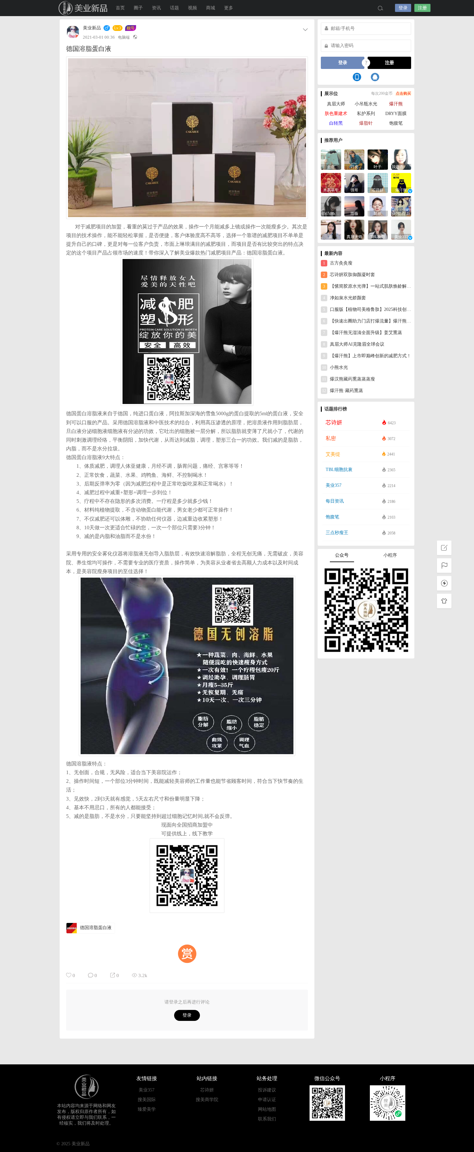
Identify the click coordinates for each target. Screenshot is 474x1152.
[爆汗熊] (401, 182)
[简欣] (378, 205)
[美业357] (401, 229)
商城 (210, 7)
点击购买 (403, 93)
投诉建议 (267, 1090)
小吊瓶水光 (366, 103)
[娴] (331, 229)
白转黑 (336, 123)
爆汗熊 (396, 103)
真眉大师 (336, 103)
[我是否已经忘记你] (401, 159)
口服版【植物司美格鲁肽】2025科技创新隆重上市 (367, 309)
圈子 (138, 7)
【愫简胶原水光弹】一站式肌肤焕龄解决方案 (367, 286)
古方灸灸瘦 (337, 263)
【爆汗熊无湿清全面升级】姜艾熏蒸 (362, 332)
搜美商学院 (207, 1099)
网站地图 (267, 1109)
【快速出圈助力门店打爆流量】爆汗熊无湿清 (367, 321)
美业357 (146, 1090)
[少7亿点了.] (401, 205)
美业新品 (76, 8)
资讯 (156, 7)
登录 (403, 7)
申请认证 (267, 1099)
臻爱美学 (147, 1109)
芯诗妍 (207, 1090)
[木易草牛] (331, 182)
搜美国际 (147, 1099)
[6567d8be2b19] (331, 205)
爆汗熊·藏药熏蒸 (342, 390)
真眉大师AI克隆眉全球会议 (353, 344)
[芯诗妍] (378, 182)
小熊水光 (335, 367)
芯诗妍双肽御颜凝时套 (349, 274)
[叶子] (378, 159)
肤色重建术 (336, 113)
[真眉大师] (354, 229)
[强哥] (354, 182)
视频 (192, 7)
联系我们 (267, 1119)
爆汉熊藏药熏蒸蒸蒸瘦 (348, 379)
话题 (174, 7)
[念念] (331, 159)
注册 (422, 7)
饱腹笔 (396, 123)
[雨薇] (354, 205)
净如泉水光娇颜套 (344, 297)
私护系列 (366, 113)
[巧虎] (354, 159)
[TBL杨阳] (378, 229)
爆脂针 (366, 123)
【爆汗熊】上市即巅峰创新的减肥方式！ (367, 355)
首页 (120, 7)
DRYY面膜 (396, 113)
